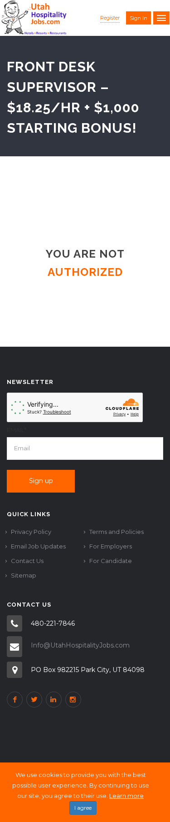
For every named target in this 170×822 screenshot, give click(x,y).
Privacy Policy (31, 531)
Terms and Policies (116, 531)
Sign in (138, 18)
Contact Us (27, 560)
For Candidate (110, 560)
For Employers (110, 546)
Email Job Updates (38, 546)
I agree (83, 807)
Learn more (126, 795)
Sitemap (23, 575)
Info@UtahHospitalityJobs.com (80, 645)
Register (110, 18)
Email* (16, 429)
